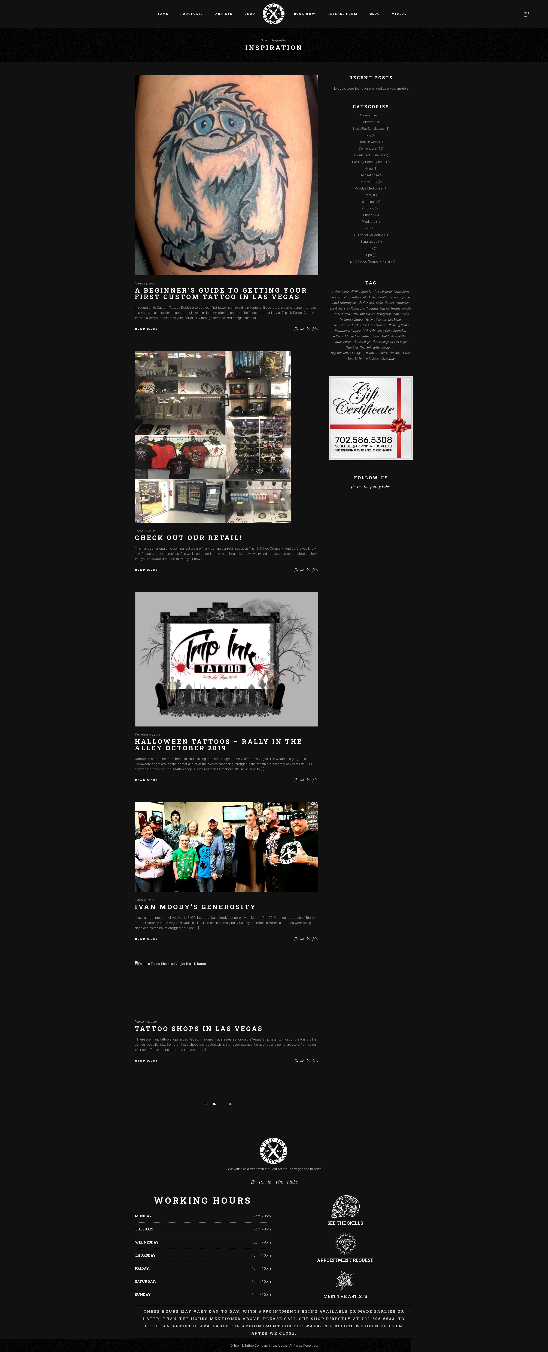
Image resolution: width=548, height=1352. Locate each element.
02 (214, 1104)
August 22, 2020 (145, 531)
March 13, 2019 (144, 900)
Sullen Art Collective (368, 235)
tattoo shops (361, 342)
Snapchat (399, 330)
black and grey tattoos (345, 297)
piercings (368, 202)
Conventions (368, 148)
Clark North (366, 303)
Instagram (384, 314)
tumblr (394, 353)
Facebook (336, 308)
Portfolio (368, 208)
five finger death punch (368, 162)
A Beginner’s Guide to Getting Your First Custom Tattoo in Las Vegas (221, 293)
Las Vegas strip (342, 325)
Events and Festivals (368, 155)
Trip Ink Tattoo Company (377, 347)
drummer (402, 303)
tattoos (368, 248)
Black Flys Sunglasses (369, 129)
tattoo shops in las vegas (389, 342)
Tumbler (381, 353)
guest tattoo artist (345, 314)
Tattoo (366, 336)
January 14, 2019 (146, 1022)
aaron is (365, 291)
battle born (401, 291)
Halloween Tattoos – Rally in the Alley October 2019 (219, 744)
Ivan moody (368, 182)
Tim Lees (352, 347)
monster (360, 325)
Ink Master (367, 314)
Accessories (368, 115)
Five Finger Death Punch (361, 308)
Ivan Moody (401, 314)
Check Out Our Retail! (189, 537)
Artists (367, 122)
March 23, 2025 (145, 283)
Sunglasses (368, 242)
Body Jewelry (368, 142)
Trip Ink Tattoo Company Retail (368, 261)
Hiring (369, 168)
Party (368, 195)
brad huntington (344, 303)
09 (230, 1104)
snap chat (384, 330)
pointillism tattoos (348, 330)
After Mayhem (382, 291)
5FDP (354, 291)
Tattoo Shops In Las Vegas (199, 1028)
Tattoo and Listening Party (390, 336)
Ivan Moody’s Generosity (195, 906)
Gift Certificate (390, 308)
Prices (367, 215)
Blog (368, 135)
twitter (406, 353)
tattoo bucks (342, 342)
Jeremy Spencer (375, 319)
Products (368, 222)
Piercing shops (399, 325)
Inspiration (367, 175)
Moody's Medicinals (368, 188)
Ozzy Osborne (377, 325)
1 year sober (340, 291)
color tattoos (385, 303)
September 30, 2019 (147, 734)
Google (406, 308)
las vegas (394, 319)
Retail (369, 228)
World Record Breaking (379, 358)
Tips (369, 255)
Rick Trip (368, 330)
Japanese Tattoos (351, 319)
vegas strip (354, 358)
